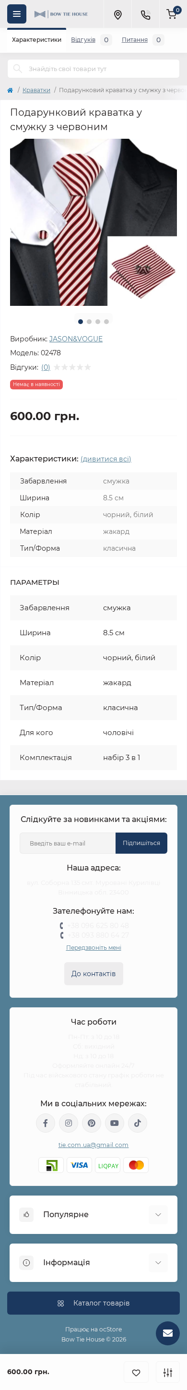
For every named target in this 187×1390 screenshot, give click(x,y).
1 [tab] (80, 321)
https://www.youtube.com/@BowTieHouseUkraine (114, 1123)
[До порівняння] (168, 1372)
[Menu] (16, 14)
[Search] (17, 68)
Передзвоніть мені (93, 947)
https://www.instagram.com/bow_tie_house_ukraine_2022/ (68, 1123)
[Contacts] (145, 14)
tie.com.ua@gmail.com (93, 1144)
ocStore (110, 1329)
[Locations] (117, 14)
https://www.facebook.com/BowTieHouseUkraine (45, 1123)
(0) (45, 367)
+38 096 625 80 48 (98, 925)
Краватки (36, 90)
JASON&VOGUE (76, 339)
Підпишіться (141, 842)
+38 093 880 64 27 (98, 935)
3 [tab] (97, 321)
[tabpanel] (93, 222)
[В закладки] (136, 1372)
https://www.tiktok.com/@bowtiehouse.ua (137, 1123)
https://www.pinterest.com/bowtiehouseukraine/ (91, 1123)
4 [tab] (106, 321)
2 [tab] (89, 321)
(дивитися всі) (106, 459)
